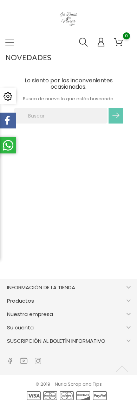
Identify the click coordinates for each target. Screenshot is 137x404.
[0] (118, 42)
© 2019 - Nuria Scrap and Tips (68, 384)
